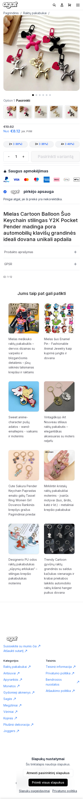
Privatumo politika (64, 791)
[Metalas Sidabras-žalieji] (41, 112)
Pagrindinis (11, 13)
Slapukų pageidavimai (34, 791)
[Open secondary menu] (77, 5)
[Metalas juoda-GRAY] (71, 112)
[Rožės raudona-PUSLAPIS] (10, 112)
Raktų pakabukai (35, 13)
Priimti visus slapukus (48, 782)
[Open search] (54, 5)
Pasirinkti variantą (55, 156)
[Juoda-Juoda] (25, 112)
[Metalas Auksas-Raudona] (56, 112)
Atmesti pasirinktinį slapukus (48, 773)
